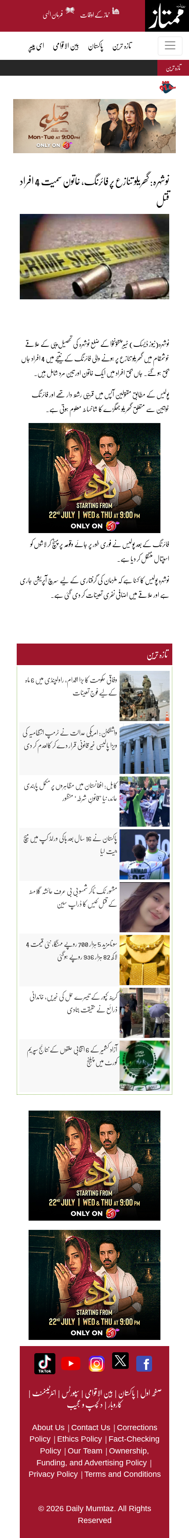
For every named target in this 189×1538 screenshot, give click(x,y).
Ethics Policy (80, 1439)
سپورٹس (70, 1392)
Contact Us (92, 1427)
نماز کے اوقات (95, 13)
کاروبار (114, 1404)
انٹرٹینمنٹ (43, 1392)
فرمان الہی (53, 13)
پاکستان (126, 1392)
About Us (49, 1427)
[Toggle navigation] (170, 46)
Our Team (86, 1450)
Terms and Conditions (122, 1474)
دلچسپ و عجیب (85, 1404)
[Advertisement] (92, 313)
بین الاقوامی (98, 1392)
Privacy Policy (54, 1474)
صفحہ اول (151, 1392)
